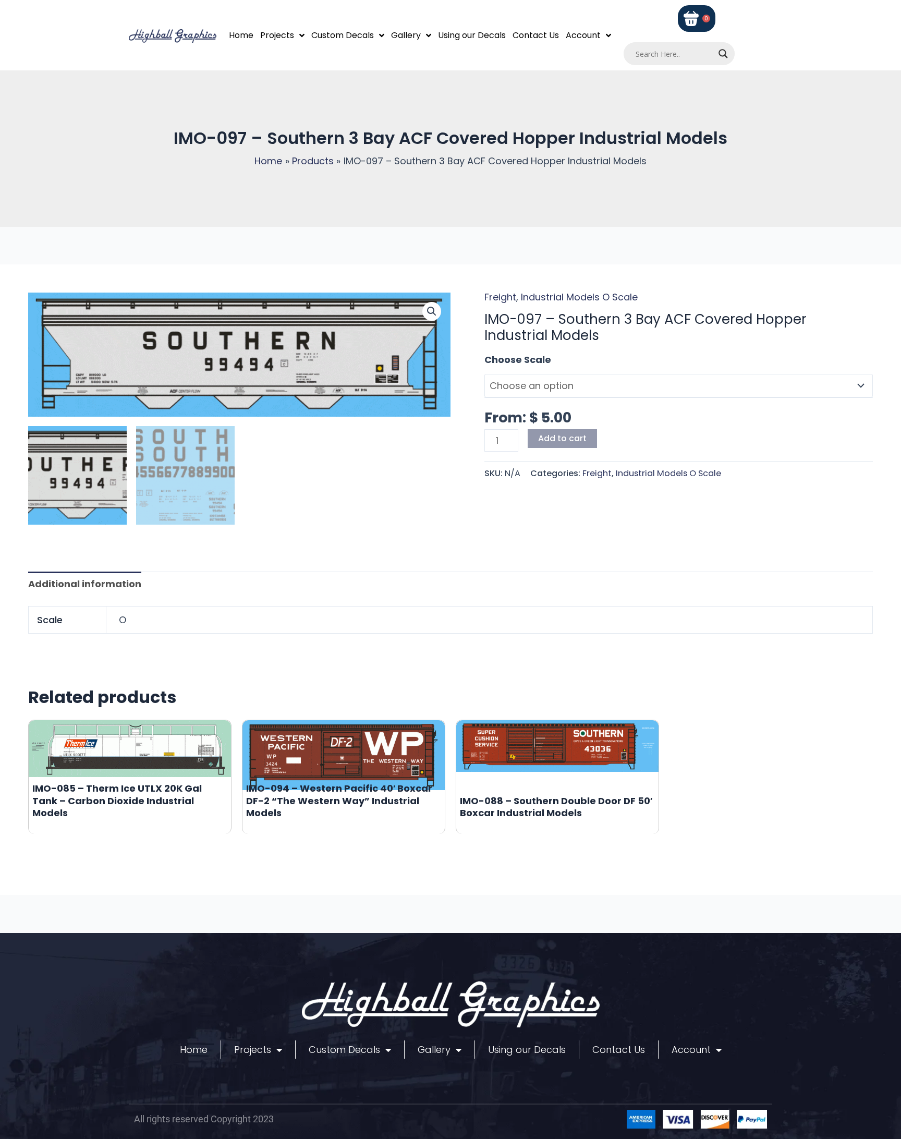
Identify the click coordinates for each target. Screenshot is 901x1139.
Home (241, 35)
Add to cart (562, 438)
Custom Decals (342, 35)
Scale (498, 359)
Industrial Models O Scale (579, 297)
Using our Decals (472, 35)
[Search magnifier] (723, 53)
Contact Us (536, 35)
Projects (277, 35)
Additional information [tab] (84, 583)
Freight (500, 297)
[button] (431, 311)
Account (583, 35)
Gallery (406, 35)
